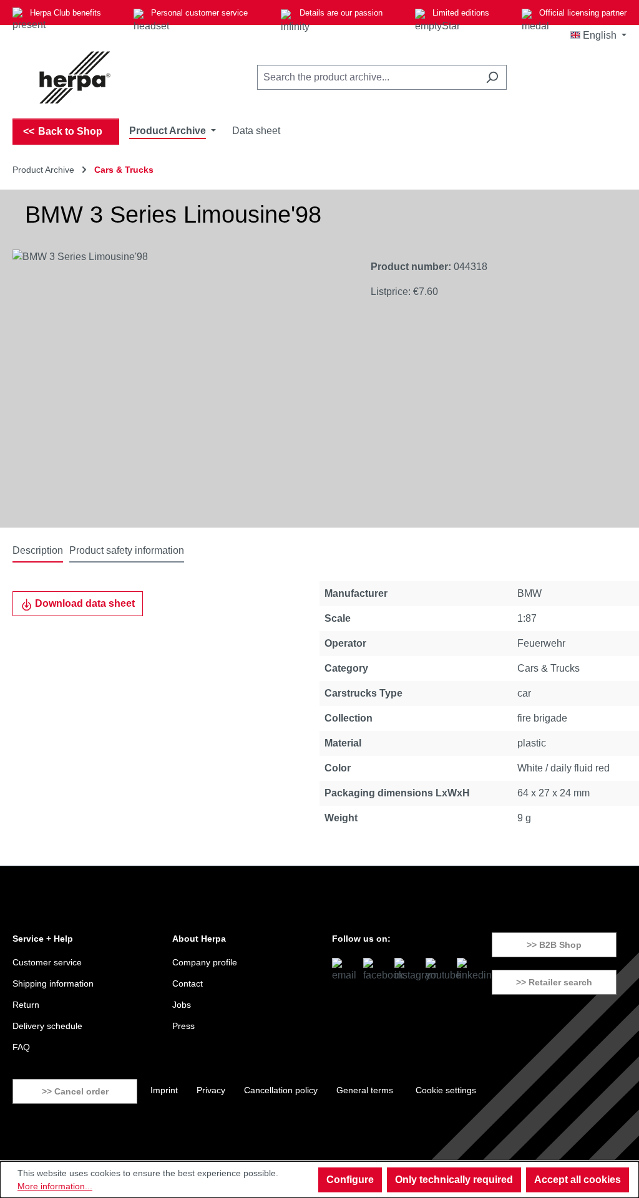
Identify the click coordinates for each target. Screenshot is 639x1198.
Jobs (181, 1005)
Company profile (204, 962)
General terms (364, 1090)
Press (183, 1026)
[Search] (492, 77)
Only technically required (454, 1179)
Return (25, 1005)
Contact (187, 983)
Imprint (164, 1090)
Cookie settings (446, 1090)
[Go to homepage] (74, 77)
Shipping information (53, 983)
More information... (54, 1186)
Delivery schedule (47, 1026)
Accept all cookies (577, 1179)
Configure (350, 1179)
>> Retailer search (554, 982)
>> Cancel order (75, 1091)
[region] (179, 383)
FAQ (21, 1047)
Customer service (47, 962)
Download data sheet (83, 603)
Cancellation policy (281, 1090)
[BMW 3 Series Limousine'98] (178, 383)
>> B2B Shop (554, 945)
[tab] (37, 551)
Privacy (211, 1090)
